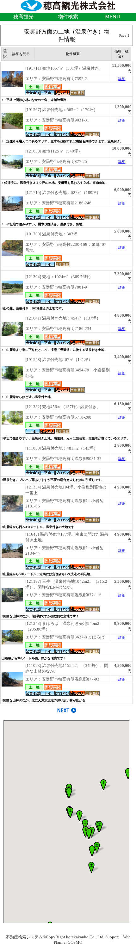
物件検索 (68, 16)
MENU (112, 16)
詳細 (121, 79)
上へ (125, 935)
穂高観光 (23, 16)
